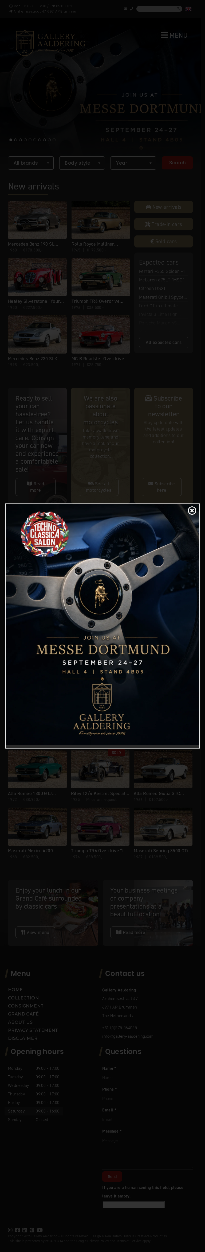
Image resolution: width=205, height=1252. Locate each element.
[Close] (190, 510)
